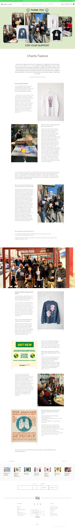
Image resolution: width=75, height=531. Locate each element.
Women (23, 4)
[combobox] (37, 515)
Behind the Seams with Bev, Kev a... (37, 474)
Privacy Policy (19, 512)
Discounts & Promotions (21, 513)
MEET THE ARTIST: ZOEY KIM (57, 474)
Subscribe (37, 516)
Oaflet (45, 4)
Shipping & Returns (54, 508)
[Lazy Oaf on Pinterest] (37, 504)
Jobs (51, 512)
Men (27, 4)
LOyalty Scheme (20, 515)
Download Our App (54, 515)
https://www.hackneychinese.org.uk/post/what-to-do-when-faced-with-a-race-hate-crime (52, 434)
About (18, 508)
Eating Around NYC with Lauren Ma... (7, 474)
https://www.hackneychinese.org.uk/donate (51, 418)
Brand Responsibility (21, 509)
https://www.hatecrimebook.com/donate (24, 235)
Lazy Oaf (62, 526)
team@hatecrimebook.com (21, 239)
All (30, 4)
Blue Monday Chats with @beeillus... (67, 474)
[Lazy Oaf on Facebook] (34, 504)
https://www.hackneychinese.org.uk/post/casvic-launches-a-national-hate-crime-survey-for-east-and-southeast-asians (52, 430)
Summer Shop (34, 4)
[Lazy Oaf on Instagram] (40, 504)
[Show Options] (43, 515)
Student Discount (53, 513)
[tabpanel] (37, 512)
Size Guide (52, 509)
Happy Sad (40, 4)
